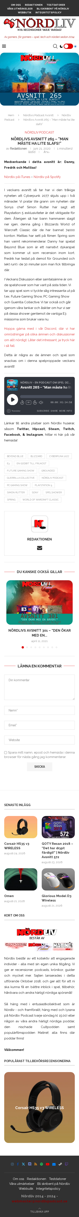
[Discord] (29, 1164)
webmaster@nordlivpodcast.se (39, 1201)
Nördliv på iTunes (17, 177)
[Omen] (20, 879)
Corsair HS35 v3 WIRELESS (16, 846)
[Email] (54, 1164)
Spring (11, 499)
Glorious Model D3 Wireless (56, 898)
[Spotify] (41, 1164)
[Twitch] (66, 1164)
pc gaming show (17, 485)
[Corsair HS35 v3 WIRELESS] (20, 827)
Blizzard (36, 456)
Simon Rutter (16, 492)
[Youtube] (47, 1164)
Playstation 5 (43, 485)
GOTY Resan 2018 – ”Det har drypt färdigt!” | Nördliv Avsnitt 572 (57, 850)
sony (35, 492)
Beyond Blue (15, 456)
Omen (9, 896)
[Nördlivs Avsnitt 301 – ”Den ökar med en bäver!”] (39, 602)
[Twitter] (23, 1164)
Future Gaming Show (20, 470)
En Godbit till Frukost (31, 463)
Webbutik (24, 12)
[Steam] (60, 1164)
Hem (11, 115)
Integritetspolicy (48, 12)
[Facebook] (18, 1164)
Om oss (16, 5)
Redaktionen (34, 5)
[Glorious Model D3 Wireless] (58, 879)
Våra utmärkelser (20, 8)
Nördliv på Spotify (47, 177)
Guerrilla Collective (21, 478)
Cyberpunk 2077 (59, 456)
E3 (8, 463)
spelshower (54, 492)
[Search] (55, 46)
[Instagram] (12, 1164)
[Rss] (35, 1164)
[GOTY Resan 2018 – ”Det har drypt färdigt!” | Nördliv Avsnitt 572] (58, 827)
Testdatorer (56, 5)
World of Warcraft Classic (41, 499)
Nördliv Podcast (52, 478)
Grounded (48, 470)
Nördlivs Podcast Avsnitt (38, 115)
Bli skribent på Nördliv (53, 8)
